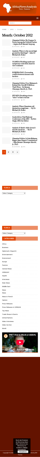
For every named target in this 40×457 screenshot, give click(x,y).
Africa (4, 244)
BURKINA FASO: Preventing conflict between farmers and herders (23, 74)
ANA (23, 46)
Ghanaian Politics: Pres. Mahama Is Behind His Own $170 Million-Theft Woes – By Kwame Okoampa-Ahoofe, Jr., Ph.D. (24, 86)
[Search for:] (20, 23)
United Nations (7, 318)
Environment (6, 258)
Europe (4, 261)
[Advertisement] (18, 170)
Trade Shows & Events (10, 314)
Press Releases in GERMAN (11, 307)
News (4, 290)
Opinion (4, 300)
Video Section (7, 325)
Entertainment (7, 254)
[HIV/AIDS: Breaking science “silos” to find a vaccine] (6, 98)
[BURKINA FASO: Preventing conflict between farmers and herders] (6, 75)
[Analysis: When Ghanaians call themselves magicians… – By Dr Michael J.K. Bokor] (6, 108)
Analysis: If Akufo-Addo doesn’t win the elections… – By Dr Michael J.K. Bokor (24, 130)
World (4, 328)
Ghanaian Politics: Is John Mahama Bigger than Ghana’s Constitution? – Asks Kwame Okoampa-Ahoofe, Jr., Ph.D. (24, 141)
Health (4, 276)
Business (5, 247)
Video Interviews (8, 321)
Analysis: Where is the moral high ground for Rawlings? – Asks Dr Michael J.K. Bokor (24, 53)
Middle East (6, 286)
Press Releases (7, 303)
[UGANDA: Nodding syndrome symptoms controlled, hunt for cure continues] (6, 64)
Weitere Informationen (22, 448)
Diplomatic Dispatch (9, 251)
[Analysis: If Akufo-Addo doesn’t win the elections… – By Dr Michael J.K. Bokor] (6, 130)
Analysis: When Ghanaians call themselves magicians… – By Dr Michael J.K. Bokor (24, 108)
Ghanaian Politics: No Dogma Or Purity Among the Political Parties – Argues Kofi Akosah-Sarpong (24, 42)
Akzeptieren (23, 452)
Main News (6, 283)
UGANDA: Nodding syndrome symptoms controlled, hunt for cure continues (23, 64)
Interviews (5, 279)
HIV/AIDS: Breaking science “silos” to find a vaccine (22, 96)
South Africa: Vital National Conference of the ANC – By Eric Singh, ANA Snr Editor (24, 119)
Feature (5, 265)
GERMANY (5, 272)
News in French (7, 296)
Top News (5, 310)
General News (7, 269)
